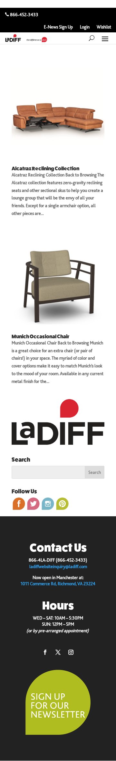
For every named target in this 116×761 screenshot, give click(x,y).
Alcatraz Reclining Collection (45, 168)
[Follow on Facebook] (45, 652)
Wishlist (104, 27)
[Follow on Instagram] (71, 652)
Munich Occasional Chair (40, 336)
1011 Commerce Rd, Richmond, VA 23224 (58, 583)
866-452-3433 (24, 14)
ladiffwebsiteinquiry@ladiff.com (58, 566)
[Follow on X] (58, 652)
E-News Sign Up (58, 27)
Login (85, 27)
